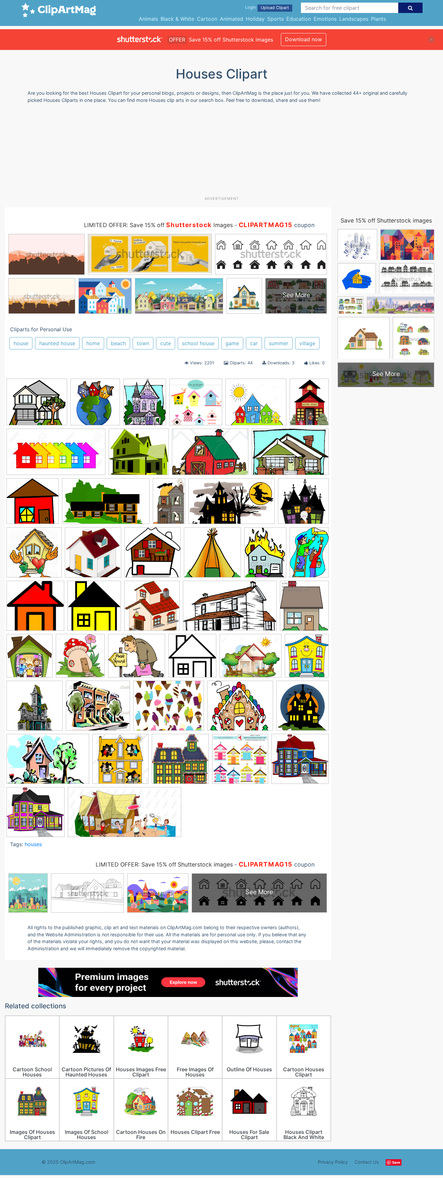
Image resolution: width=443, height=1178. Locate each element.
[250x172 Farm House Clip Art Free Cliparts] (210, 455)
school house (198, 343)
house (21, 343)
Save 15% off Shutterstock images (386, 220)
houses (33, 844)
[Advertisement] (221, 152)
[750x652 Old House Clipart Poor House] (136, 658)
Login (250, 7)
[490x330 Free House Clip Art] (290, 454)
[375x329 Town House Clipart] (98, 709)
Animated (231, 19)
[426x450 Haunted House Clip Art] (303, 708)
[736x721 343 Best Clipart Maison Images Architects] (180, 761)
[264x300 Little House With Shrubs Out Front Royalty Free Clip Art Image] (304, 608)
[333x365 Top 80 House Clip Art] (307, 658)
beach (118, 343)
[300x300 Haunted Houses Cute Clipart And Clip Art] (303, 504)
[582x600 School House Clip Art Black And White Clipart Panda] (192, 658)
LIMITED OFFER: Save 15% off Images (158, 225)
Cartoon (207, 19)
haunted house (57, 343)
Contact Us (366, 1162)
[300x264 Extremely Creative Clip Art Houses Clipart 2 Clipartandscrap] (138, 455)
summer (278, 343)
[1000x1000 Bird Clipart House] (196, 405)
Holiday (255, 19)
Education (298, 19)
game (232, 343)
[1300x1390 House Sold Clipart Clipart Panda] (95, 405)
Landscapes (353, 19)
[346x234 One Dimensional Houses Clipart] (48, 762)
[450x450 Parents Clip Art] (120, 762)
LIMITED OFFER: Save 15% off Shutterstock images (164, 864)
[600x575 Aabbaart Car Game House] (300, 761)
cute (165, 343)
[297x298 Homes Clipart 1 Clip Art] (152, 555)
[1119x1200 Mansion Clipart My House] (29, 658)
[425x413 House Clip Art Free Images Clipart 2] (35, 609)
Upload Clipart (275, 7)
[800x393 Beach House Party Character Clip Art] (124, 815)
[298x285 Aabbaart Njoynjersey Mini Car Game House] (35, 814)
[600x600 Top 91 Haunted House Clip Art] (34, 708)
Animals (148, 19)
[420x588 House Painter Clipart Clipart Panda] (309, 555)
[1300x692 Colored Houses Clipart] (56, 455)
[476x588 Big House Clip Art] (145, 405)
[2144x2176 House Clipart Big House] (152, 609)
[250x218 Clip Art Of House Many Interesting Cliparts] (37, 405)
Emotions (325, 19)
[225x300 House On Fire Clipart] (265, 555)
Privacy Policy (333, 1162)
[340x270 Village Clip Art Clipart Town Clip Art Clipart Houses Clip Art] (169, 709)
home (93, 343)
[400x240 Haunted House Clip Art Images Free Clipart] (231, 504)
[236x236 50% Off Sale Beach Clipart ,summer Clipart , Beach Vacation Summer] (240, 762)
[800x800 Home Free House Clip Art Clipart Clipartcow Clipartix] (93, 555)
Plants (378, 19)
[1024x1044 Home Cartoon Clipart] (34, 555)
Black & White (177, 19)
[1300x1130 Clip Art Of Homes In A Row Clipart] (256, 405)
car (254, 343)
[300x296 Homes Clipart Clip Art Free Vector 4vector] (212, 555)
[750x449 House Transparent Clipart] (229, 609)
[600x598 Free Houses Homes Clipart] (32, 504)
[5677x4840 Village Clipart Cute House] (240, 708)
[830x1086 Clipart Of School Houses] (309, 404)
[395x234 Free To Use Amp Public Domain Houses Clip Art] (105, 504)
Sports (275, 19)
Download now (303, 39)
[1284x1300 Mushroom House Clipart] (80, 658)
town (143, 343)
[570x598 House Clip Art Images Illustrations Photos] (94, 609)
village (307, 343)
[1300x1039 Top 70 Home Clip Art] (250, 658)
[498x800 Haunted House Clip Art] (169, 504)
